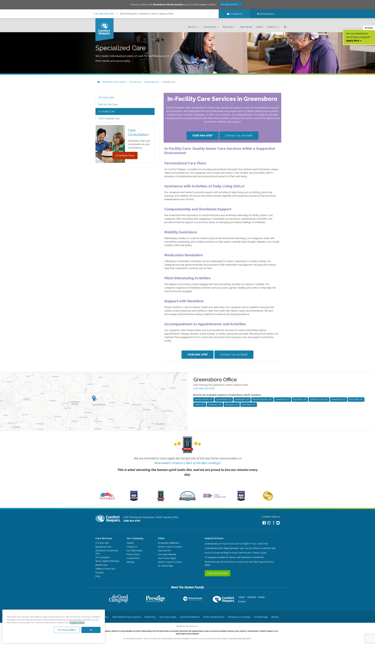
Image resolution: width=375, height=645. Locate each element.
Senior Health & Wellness (107, 561)
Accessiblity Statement (168, 543)
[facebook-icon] (264, 523)
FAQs (97, 576)
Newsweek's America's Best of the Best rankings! (187, 463)
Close (370, 28)
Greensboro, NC (338, 399)
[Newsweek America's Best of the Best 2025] (160, 500)
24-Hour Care (106, 97)
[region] (53, 626)
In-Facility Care (168, 82)
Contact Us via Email (239, 135)
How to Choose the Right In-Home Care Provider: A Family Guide (235, 553)
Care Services (209, 27)
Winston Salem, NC (204, 399)
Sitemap (130, 562)
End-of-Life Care (108, 104)
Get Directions (266, 14)
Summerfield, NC (224, 399)
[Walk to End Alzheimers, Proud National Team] (214, 498)
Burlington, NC (231, 404)
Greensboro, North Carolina (114, 82)
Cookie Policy (133, 558)
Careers (259, 27)
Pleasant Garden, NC (262, 399)
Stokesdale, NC (242, 399)
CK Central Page (165, 566)
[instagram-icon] (269, 523)
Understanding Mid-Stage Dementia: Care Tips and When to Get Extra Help (240, 548)
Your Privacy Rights (167, 558)
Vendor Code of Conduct (170, 547)
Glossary (99, 572)
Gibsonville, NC (356, 399)
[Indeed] (273, 523)
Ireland (242, 597)
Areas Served (246, 27)
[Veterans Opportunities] (107, 500)
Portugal (242, 601)
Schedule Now (125, 155)
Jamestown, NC (283, 399)
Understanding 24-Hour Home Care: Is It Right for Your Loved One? (236, 544)
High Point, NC (300, 399)
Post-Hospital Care (109, 118)
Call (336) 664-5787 (104, 13)
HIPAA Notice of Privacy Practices (126, 617)
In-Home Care (102, 543)
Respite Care (101, 565)
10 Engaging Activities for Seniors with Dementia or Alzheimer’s (234, 557)
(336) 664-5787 (202, 135)
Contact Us (272, 27)
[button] (194, 27)
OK (91, 630)
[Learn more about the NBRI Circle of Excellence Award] (268, 500)
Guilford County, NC (319, 399)
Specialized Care (151, 82)
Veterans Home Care (105, 569)
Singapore (251, 597)
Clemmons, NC (215, 404)
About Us (192, 27)
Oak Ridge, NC (248, 404)
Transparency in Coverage (239, 617)
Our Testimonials (134, 550)
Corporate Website (167, 554)
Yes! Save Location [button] (230, 4)
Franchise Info (164, 550)
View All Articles (217, 573)
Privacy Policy (133, 554)
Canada (261, 597)
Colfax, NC (200, 404)
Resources (228, 27)
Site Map (275, 617)
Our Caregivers (102, 557)
